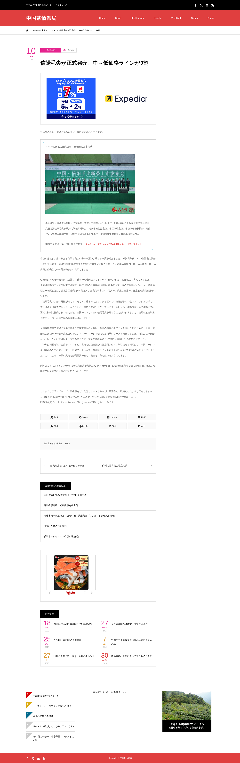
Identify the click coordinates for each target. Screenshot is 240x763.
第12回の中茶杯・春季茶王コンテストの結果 (53, 738)
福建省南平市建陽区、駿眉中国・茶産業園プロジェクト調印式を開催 (79, 515)
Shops (194, 18)
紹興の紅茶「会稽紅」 (44, 716)
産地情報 (51, 50)
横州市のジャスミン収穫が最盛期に (62, 536)
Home (102, 18)
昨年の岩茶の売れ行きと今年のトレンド (74, 656)
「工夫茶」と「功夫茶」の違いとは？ (52, 706)
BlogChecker (137, 18)
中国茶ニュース (63, 443)
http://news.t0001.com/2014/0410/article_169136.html (113, 244)
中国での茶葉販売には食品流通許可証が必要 (131, 642)
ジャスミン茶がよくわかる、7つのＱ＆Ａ (54, 726)
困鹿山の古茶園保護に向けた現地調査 (73, 623)
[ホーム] (27, 30)
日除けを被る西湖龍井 (55, 526)
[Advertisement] (184, 97)
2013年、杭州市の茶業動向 (68, 640)
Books (211, 18)
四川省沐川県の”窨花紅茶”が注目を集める (65, 495)
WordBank (176, 18)
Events (157, 18)
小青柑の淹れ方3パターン (46, 696)
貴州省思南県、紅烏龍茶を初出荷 (61, 505)
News (118, 18)
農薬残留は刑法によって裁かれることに (131, 656)
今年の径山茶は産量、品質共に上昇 (129, 623)
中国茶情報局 (41, 17)
